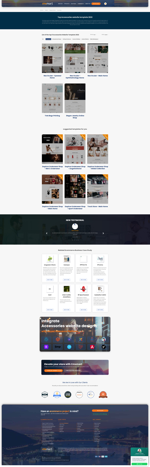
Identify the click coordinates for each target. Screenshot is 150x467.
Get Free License (96, 3)
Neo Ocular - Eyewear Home (52, 77)
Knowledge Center (80, 431)
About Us (87, 3)
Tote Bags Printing (52, 116)
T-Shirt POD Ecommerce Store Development (48, 446)
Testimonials (96, 426)
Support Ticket (97, 433)
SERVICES (60, 3)
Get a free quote (100, 412)
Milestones (62, 433)
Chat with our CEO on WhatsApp (101, 415)
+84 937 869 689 (58, 460)
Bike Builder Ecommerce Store (48, 426)
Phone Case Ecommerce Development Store (47, 443)
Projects (61, 431)
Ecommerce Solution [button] (46, 421)
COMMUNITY (81, 3)
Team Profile (79, 426)
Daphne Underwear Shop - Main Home (52, 207)
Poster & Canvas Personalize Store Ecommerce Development (48, 429)
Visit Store (49, 281)
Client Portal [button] (62, 421)
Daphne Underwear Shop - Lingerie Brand (75, 167)
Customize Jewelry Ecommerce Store (48, 435)
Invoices (78, 433)
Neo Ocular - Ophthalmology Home (75, 77)
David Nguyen (88, 452)
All (42, 39)
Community (96, 428)
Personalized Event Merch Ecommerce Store (47, 437)
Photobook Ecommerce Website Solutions (48, 440)
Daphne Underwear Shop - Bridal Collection (98, 167)
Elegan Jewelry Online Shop (75, 117)
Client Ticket (62, 426)
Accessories (48, 39)
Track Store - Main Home (98, 206)
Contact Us (96, 436)
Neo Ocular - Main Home (98, 76)
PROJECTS (66, 3)
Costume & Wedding (76, 39)
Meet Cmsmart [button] (97, 421)
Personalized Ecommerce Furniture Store (47, 432)
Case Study (96, 431)
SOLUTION (73, 3)
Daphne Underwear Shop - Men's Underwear (52, 167)
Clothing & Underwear (67, 39)
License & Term (97, 438)
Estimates (61, 428)
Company (79, 428)
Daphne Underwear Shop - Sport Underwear (75, 207)
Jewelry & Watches (85, 39)
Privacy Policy (96, 441)
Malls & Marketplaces (94, 39)
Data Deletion (96, 443)
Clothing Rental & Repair (56, 39)
